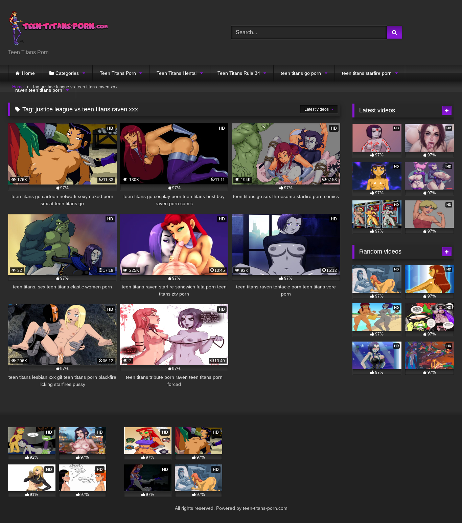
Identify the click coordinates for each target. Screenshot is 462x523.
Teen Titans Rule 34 (238, 73)
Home (28, 73)
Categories (67, 73)
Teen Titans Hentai (177, 73)
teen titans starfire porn (367, 73)
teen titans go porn (301, 73)
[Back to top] (441, 502)
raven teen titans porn (38, 90)
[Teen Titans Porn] (59, 26)
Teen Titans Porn (118, 73)
